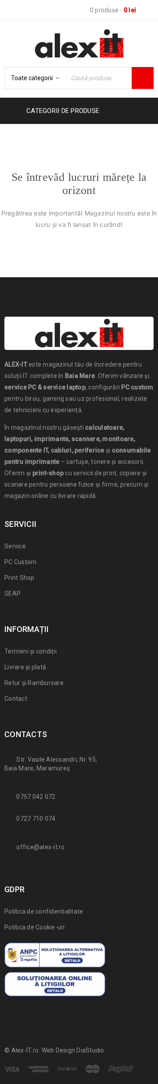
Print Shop (19, 577)
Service (15, 546)
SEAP (12, 593)
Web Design (58, 1050)
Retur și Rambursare (34, 682)
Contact (15, 698)
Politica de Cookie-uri (34, 927)
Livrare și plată (25, 667)
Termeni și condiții (30, 651)
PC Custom (20, 561)
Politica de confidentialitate (43, 911)
